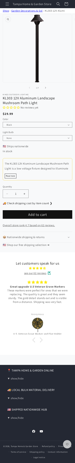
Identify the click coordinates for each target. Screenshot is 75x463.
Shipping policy (37, 452)
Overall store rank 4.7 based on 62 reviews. (29, 225)
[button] (7, 4)
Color (5, 119)
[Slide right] (46, 88)
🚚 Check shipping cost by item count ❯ (27, 203)
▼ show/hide (15, 378)
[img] (37, 268)
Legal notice (39, 457)
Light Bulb (8, 132)
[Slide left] (29, 88)
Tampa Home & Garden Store (24, 446)
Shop (6, 10)
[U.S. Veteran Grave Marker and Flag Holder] (37, 324)
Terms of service (18, 452)
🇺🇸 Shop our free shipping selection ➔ (26, 245)
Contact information (58, 452)
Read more (10, 176)
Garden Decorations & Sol (27, 10)
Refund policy (48, 446)
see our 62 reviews (35, 273)
